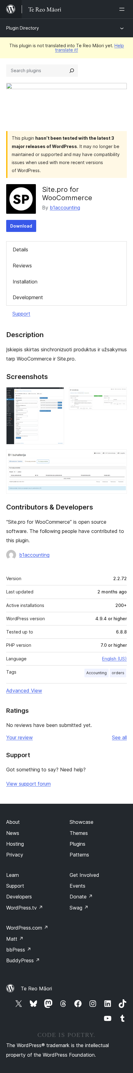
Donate (81, 896)
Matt (15, 939)
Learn (12, 875)
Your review (19, 737)
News (12, 833)
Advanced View (24, 690)
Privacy (14, 855)
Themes (79, 833)
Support (21, 314)
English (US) (114, 658)
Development (28, 297)
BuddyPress (23, 960)
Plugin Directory (22, 28)
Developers (19, 896)
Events (77, 886)
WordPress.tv (24, 908)
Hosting (15, 844)
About (13, 822)
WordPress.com (27, 928)
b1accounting (65, 207)
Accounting (96, 673)
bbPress (18, 950)
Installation (25, 282)
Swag (79, 908)
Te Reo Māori (36, 988)
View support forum (28, 784)
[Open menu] (123, 9)
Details (20, 249)
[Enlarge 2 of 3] (118, 395)
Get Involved (84, 875)
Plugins (77, 844)
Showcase (81, 822)
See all (119, 737)
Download (21, 226)
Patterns (79, 855)
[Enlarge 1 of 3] (56, 395)
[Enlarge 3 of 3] (118, 458)
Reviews (22, 265)
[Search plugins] (72, 70)
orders (118, 673)
